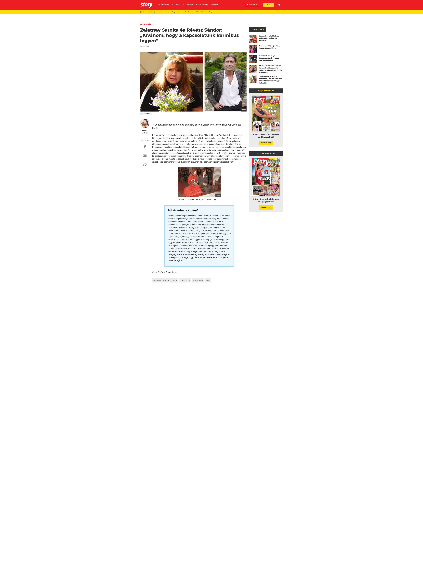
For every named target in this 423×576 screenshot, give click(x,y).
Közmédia (180, 12)
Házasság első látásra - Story (166, 12)
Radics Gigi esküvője (149, 12)
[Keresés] (279, 5)
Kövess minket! (254, 5)
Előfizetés (268, 5)
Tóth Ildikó (204, 12)
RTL (197, 12)
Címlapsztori (163, 5)
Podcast (214, 5)
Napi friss (176, 5)
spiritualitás (157, 280)
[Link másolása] (145, 166)
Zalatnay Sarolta (185, 280)
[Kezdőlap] (146, 5)
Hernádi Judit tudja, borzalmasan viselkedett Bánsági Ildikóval (269, 58)
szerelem (174, 280)
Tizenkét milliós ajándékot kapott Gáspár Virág (270, 47)
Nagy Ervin (212, 12)
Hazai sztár (188, 5)
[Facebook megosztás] (145, 148)
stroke (208, 280)
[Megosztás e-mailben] (145, 157)
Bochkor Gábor (189, 12)
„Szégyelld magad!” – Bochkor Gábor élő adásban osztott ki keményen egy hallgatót (270, 79)
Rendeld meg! (266, 143)
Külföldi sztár (202, 5)
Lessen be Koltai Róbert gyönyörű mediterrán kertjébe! (269, 38)
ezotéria (166, 280)
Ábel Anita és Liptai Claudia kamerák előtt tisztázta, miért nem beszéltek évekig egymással (270, 69)
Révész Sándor (198, 280)
